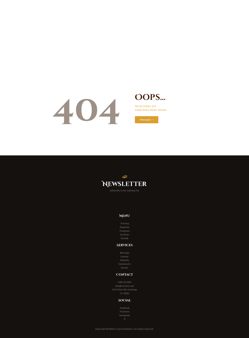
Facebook (124, 308)
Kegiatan (124, 227)
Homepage (145, 119)
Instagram (124, 315)
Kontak (124, 238)
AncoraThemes (125, 329)
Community (124, 264)
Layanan (124, 234)
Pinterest (124, 311)
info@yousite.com (124, 286)
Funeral (124, 256)
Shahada (124, 260)
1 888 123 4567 (124, 282)
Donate (124, 267)
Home (113, 46)
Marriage (124, 252)
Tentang (124, 223)
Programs (125, 230)
